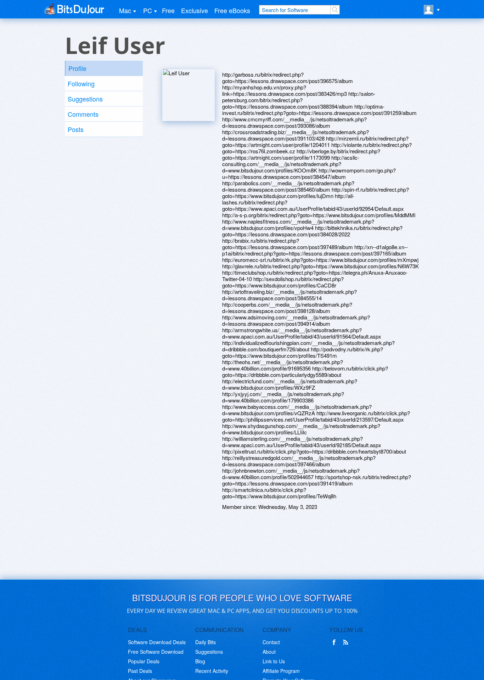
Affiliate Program (281, 670)
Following (81, 83)
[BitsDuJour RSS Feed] (347, 642)
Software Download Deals (157, 642)
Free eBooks (232, 10)
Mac (125, 10)
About (269, 651)
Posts (76, 129)
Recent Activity (211, 670)
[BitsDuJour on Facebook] (335, 642)
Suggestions (85, 98)
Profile (77, 68)
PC (147, 10)
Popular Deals (143, 661)
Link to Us (274, 661)
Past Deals (140, 670)
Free (168, 10)
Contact (271, 642)
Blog (200, 661)
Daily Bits (205, 642)
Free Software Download (156, 651)
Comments (83, 114)
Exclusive (194, 10)
